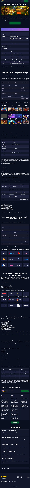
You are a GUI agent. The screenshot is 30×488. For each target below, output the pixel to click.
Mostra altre (15, 422)
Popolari (3, 105)
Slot (25, 105)
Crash (18, 105)
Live (10, 105)
